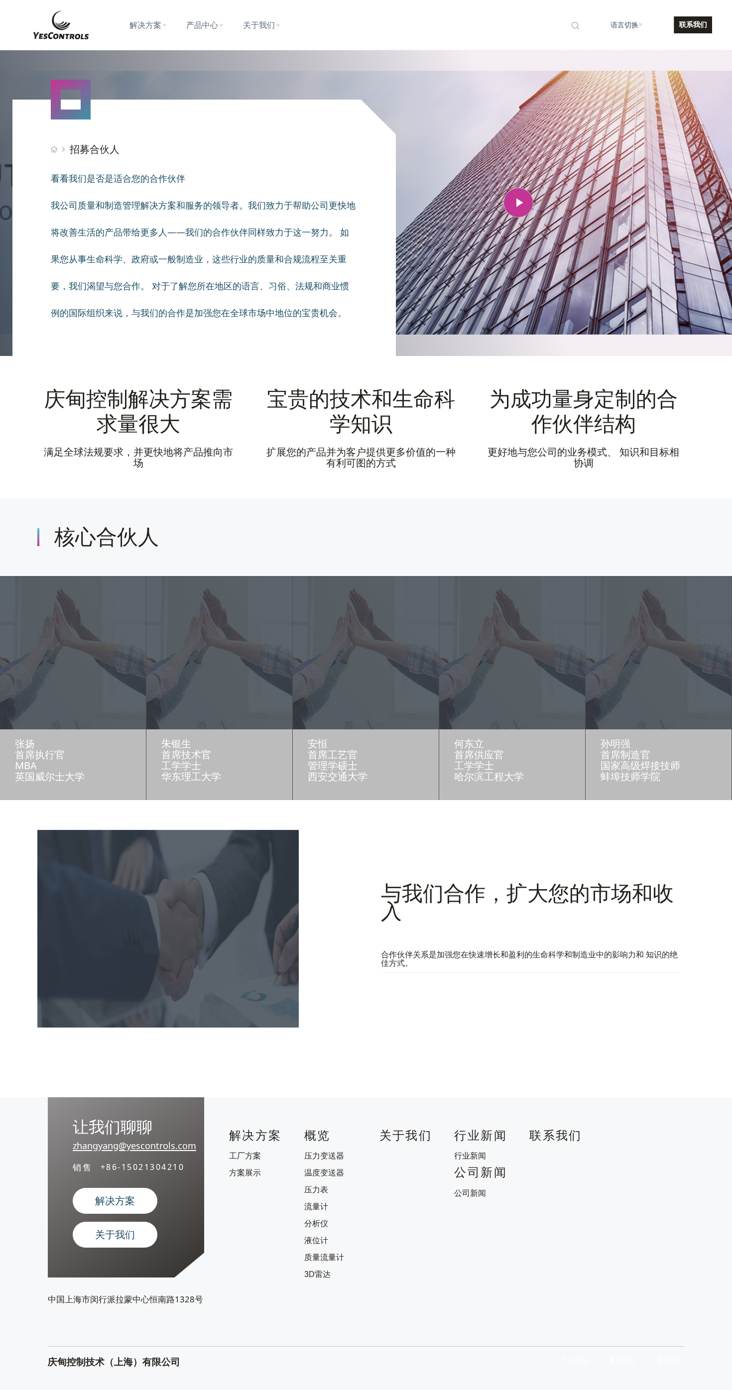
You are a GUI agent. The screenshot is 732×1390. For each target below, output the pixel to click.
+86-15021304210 (143, 1167)
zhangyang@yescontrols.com (134, 1146)
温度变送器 (324, 1172)
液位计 (316, 1240)
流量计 (316, 1206)
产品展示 (575, 1361)
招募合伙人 (95, 149)
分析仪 (316, 1223)
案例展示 (622, 1361)
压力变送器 (324, 1156)
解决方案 (115, 1200)
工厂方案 (245, 1156)
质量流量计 (324, 1257)
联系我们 (693, 24)
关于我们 (115, 1234)
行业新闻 (470, 1156)
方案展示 (245, 1172)
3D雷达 (317, 1274)
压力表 (316, 1189)
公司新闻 (470, 1193)
